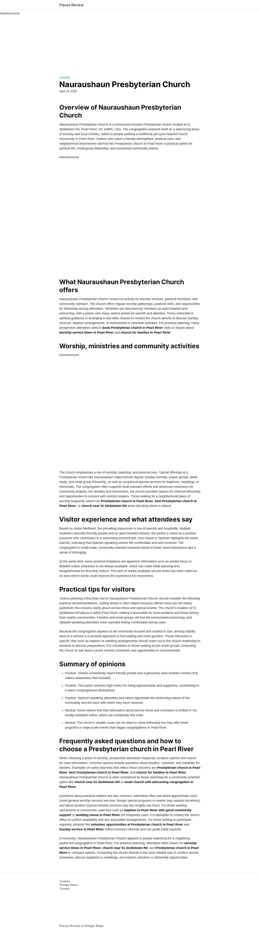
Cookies (65, 881)
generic (64, 77)
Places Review (71, 5)
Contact (65, 888)
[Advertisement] (130, 42)
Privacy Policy (69, 884)
